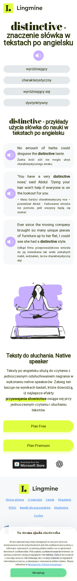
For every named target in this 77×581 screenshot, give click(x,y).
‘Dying (56, 182)
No (19, 148)
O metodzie (35, 499)
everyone (53, 187)
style (61, 241)
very (46, 176)
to (43, 236)
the (34, 153)
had (34, 241)
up (39, 236)
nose (21, 182)
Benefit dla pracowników (35, 507)
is (63, 187)
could (65, 148)
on (68, 187)
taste (59, 153)
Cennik (50, 499)
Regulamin (64, 499)
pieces (64, 230)
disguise (24, 153)
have (31, 176)
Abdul (42, 182)
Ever (20, 224)
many (41, 230)
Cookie (38, 515)
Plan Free (38, 426)
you (45, 193)
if (44, 187)
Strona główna (15, 499)
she (27, 241)
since (29, 224)
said (32, 182)
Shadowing (61, 507)
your (66, 182)
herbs (53, 148)
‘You (20, 176)
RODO (12, 507)
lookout (29, 193)
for (39, 193)
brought (23, 230)
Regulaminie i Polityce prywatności (45, 564)
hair (20, 187)
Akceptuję (38, 572)
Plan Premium (38, 445)
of (43, 148)
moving (48, 224)
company (62, 224)
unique (52, 230)
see (20, 241)
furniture (29, 236)
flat (54, 236)
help (38, 187)
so (33, 230)
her (48, 236)
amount (31, 148)
